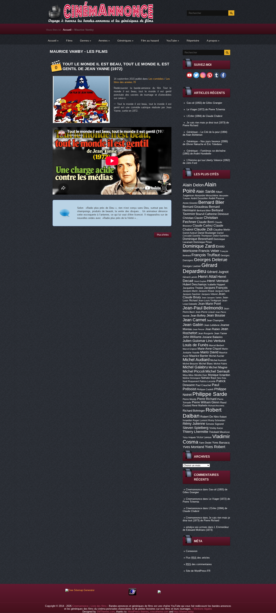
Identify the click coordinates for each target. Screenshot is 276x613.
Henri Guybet (200, 281)
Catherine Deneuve (217, 213)
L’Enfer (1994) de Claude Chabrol (204, 116)
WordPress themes (138, 611)
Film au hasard (150, 40)
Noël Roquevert (191, 381)
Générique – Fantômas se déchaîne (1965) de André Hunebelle (204, 152)
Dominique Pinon (202, 242)
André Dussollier (199, 198)
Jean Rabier (212, 329)
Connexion (191, 551)
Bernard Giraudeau (195, 206)
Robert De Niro (209, 416)
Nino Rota (221, 378)
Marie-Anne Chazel (209, 348)
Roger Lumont (200, 420)
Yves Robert (215, 447)
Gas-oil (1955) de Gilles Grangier (204, 102)
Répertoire (193, 40)
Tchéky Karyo (216, 428)
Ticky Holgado (189, 437)
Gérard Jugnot (217, 272)
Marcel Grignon (190, 349)
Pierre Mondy (189, 399)
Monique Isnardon (219, 374)
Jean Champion (215, 320)
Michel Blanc (206, 363)
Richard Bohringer (194, 410)
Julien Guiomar (194, 341)
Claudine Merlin (221, 229)
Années (104, 40)
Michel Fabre (220, 363)
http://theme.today (184, 611)
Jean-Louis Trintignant (209, 300)
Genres (85, 40)
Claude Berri (205, 222)
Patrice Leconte (208, 381)
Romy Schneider (216, 420)
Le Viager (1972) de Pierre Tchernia (206, 109)
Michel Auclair (216, 355)
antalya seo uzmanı (196, 527)
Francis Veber (208, 251)
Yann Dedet (205, 442)
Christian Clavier (193, 217)
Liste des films (99, 606)
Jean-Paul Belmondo (203, 307)
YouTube (172, 40)
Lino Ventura (215, 341)
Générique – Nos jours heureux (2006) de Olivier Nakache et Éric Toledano (205, 143)
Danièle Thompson (202, 235)
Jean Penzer (198, 329)
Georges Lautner (192, 266)
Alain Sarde (205, 191)
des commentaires (199, 564)
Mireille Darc (200, 375)
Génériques (125, 40)
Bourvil (200, 213)
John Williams (192, 337)
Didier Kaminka (220, 235)
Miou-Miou (188, 375)
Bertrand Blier (204, 210)
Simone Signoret (215, 424)
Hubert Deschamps (195, 284)
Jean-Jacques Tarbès (212, 297)
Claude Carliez (203, 225)
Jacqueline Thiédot (193, 287)
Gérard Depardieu (200, 268)
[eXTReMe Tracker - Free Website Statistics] (132, 594)
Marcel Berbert (216, 345)
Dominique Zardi (199, 246)
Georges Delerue (210, 259)
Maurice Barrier (198, 355)
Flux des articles (198, 557)
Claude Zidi (203, 229)
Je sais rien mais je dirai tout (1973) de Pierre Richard (206, 519)
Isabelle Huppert (216, 284)
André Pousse (216, 198)
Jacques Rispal (206, 291)
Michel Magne (218, 367)
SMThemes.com (106, 611)
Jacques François (216, 287)
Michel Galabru (195, 367)
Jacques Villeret (209, 294)
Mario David (209, 352)
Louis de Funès (195, 345)
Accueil (67, 29)
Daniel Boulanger (207, 232)
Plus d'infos (163, 235)
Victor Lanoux (204, 437)
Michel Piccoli (194, 371)
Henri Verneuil (217, 281)
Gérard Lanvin (190, 277)
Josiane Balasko (212, 337)
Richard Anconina (216, 405)
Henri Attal (207, 276)
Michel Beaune (190, 363)
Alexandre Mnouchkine (206, 195)
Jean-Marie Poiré (209, 303)
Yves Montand (193, 447)
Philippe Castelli (205, 389)
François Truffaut (206, 255)
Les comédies (156, 78)
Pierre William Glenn (205, 402)
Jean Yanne (220, 333)
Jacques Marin (190, 291)
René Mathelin (199, 405)
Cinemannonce (194, 489)
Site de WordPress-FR (198, 570)
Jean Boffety (198, 315)
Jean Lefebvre (211, 325)
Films (69, 40)
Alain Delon (193, 185)
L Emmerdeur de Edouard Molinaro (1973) (206, 528)
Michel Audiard (196, 359)
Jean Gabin (193, 324)
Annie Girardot (190, 203)
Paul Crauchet (203, 385)
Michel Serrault (217, 371)
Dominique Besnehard (198, 238)
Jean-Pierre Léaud (205, 312)
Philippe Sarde (209, 394)
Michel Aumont (218, 360)
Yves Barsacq (220, 442)
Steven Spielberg (195, 428)
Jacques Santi (222, 291)
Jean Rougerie (205, 333)
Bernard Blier (211, 202)
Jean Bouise (216, 315)
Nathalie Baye (208, 377)
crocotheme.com (159, 611)
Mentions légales (203, 608)
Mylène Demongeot (191, 378)
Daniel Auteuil (190, 233)
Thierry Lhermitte (195, 432)
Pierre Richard (206, 399)
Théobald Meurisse (219, 432)
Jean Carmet (194, 319)
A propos (213, 40)
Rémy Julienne (194, 424)
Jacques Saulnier (192, 294)
